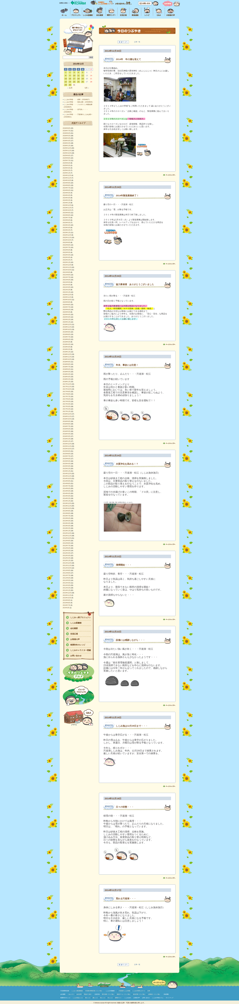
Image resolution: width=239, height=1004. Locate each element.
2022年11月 (67, 237)
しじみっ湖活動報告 (77, 990)
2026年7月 (66, 131)
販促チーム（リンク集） (124, 994)
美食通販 (166, 994)
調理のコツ (118, 997)
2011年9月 (66, 570)
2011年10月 (67, 568)
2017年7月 (66, 396)
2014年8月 (66, 483)
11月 (69, 88)
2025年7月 (66, 160)
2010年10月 (67, 598)
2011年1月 (66, 590)
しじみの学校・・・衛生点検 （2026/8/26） (79, 102)
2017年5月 (66, 401)
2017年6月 (66, 399)
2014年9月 (66, 481)
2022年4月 (66, 255)
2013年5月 (66, 521)
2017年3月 (66, 406)
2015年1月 (66, 471)
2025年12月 (67, 148)
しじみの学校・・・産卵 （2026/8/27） (77, 99)
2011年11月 (67, 565)
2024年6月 (66, 190)
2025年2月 (66, 170)
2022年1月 (66, 262)
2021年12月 (67, 265)
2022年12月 (67, 235)
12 (83, 76)
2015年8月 (66, 454)
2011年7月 (66, 575)
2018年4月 (66, 374)
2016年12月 (67, 414)
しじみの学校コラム (157, 997)
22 (66, 82)
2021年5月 (66, 282)
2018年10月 (67, 359)
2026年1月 (66, 145)
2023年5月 (66, 222)
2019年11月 (67, 327)
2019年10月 (67, 329)
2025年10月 (67, 153)
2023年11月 (67, 208)
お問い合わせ (76, 656)
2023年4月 (66, 225)
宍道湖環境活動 (64, 990)
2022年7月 (66, 247)
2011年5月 (66, 580)
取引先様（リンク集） (108, 994)
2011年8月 (66, 573)
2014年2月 (66, 498)
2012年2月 (66, 558)
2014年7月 (66, 486)
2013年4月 (66, 523)
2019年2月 (66, 349)
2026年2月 (66, 143)
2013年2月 (66, 528)
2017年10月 (67, 389)
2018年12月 (67, 354)
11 (78, 76)
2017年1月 (66, 411)
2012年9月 (66, 541)
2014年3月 (66, 496)
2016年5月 (66, 431)
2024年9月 (66, 183)
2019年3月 (66, 347)
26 (83, 82)
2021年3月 (66, 287)
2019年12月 (67, 324)
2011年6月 (66, 578)
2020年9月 (66, 302)
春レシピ (87, 997)
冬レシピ (110, 997)
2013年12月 (67, 503)
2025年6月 (66, 163)
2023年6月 (66, 220)
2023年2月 (66, 230)
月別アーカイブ (78, 123)
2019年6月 (66, 339)
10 (74, 76)
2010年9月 (66, 600)
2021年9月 (66, 272)
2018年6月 (66, 369)
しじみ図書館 (76, 623)
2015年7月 (66, 456)
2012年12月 (67, 533)
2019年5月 (66, 342)
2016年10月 (67, 419)
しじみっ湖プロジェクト (80, 617)
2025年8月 (66, 158)
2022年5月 (66, 252)
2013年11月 (67, 506)
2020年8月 (66, 304)
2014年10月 (67, 478)
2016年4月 (66, 434)
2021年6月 (66, 280)
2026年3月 (66, 140)
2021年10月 (67, 270)
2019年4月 (66, 344)
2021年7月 (66, 277)
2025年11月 (67, 150)
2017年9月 (66, 391)
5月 (87, 88)
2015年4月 (66, 463)
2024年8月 (66, 185)
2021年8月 (66, 275)
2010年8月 (66, 603)
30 (70, 85)
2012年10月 (67, 538)
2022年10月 (67, 240)
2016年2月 (66, 439)
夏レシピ (95, 997)
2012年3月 (66, 555)
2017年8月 (66, 394)
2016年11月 (67, 416)
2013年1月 (66, 531)
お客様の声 (75, 639)
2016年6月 (66, 429)
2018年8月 (66, 364)
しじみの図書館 (110, 990)
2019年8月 (66, 334)
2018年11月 (67, 357)
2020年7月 (66, 307)
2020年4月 (66, 314)
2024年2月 (66, 200)
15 (66, 79)
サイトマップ (169, 997)
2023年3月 (66, 227)
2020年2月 (66, 319)
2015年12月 (67, 444)
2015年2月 (66, 468)
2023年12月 (67, 205)
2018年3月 (66, 377)
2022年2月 (66, 260)
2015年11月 (67, 446)
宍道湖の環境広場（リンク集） (94, 990)
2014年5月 (66, 491)
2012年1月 (66, 560)
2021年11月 (67, 267)
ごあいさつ (71, 994)
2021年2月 (66, 290)
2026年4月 (66, 138)
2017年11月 (67, 386)
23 (70, 82)
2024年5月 (66, 193)
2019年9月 (66, 332)
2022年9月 (66, 242)
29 (66, 85)
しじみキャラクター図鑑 (80, 650)
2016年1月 (66, 441)
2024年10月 (67, 180)
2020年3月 (66, 317)
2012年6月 (66, 548)
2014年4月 (66, 493)
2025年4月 (66, 168)
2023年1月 (66, 232)
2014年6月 (66, 488)
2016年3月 (66, 436)
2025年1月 (66, 173)
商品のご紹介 (87, 994)
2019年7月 (66, 337)
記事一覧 (137, 42)
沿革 (149, 990)
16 (70, 79)
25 (78, 82)
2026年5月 (66, 136)
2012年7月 (66, 545)
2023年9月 (66, 213)
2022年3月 (66, 257)
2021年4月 (66, 285)
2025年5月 (66, 165)
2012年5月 (66, 550)
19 (83, 79)
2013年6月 (66, 518)
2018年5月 (66, 372)
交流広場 (74, 634)
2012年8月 (66, 543)
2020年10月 (67, 300)
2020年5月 (66, 312)
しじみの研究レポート (139, 990)
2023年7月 (66, 218)
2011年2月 (66, 588)
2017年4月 (66, 404)
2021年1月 (66, 292)
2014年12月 (67, 473)
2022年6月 (66, 250)
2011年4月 (66, 583)
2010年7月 (66, 605)
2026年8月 (66, 128)
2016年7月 (66, 426)
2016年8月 (66, 424)
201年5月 (66, 608)
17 (74, 79)
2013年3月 (66, 526)
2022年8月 (66, 245)
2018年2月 (66, 379)
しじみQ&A (127, 997)
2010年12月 (67, 593)
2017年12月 (67, 384)
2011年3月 (66, 585)
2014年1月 (66, 501)
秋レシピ (102, 997)
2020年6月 (66, 309)
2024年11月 (67, 178)
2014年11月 (67, 476)
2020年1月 (66, 322)
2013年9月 (66, 511)
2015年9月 (66, 451)
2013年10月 (67, 508)
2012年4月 (66, 553)
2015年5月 (66, 461)
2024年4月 (66, 195)
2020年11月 (67, 297)
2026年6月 (66, 133)
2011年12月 (67, 563)
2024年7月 (66, 188)
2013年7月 (66, 516)
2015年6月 (66, 459)
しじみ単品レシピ (78, 997)
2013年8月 (66, 513)
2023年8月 (66, 215)
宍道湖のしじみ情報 (124, 990)
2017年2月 (66, 409)
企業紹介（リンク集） (154, 994)
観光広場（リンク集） (139, 994)
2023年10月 (67, 210)
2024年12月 (67, 175)
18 (78, 79)
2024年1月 (66, 203)
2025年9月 (66, 155)
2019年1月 (66, 352)
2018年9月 (66, 362)
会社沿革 (79, 994)
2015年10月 (67, 449)
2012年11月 (67, 536)
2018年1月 (66, 381)
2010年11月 (67, 595)
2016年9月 (66, 421)
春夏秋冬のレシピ (77, 645)
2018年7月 (66, 367)
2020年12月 (67, 295)
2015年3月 (66, 466)
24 (74, 82)
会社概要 (74, 628)
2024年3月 (66, 198)
